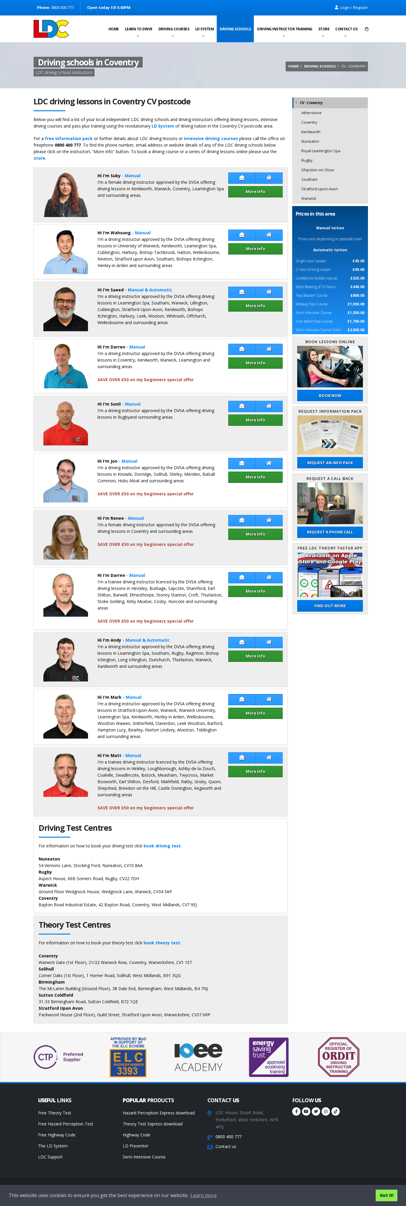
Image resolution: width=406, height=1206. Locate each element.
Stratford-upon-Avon (319, 188)
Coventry (309, 122)
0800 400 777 (228, 1136)
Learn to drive (138, 29)
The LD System (53, 1146)
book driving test (162, 846)
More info (255, 191)
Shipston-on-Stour (317, 169)
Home (113, 29)
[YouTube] (306, 1111)
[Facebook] (296, 1111)
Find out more (330, 605)
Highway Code (136, 1135)
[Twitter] (316, 1111)
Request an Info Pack (330, 462)
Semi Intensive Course (144, 1157)
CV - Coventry (311, 102)
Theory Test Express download (152, 1124)
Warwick (308, 198)
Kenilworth (310, 131)
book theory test (162, 943)
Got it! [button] (387, 1195)
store (39, 158)
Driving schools (235, 29)
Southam (309, 179)
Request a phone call (330, 532)
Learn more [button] (204, 1195)
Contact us (346, 29)
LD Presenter (135, 1146)
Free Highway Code (56, 1135)
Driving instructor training (284, 29)
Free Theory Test (54, 1113)
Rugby (306, 160)
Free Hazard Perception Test (65, 1124)
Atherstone (311, 112)
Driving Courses (173, 29)
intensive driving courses (211, 138)
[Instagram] (326, 1111)
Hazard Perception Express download (159, 1113)
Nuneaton (310, 141)
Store (324, 29)
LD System (204, 29)
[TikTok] (335, 1111)
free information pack (69, 138)
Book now (330, 395)
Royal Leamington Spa (320, 150)
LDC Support (50, 1157)
